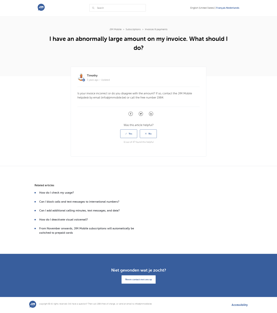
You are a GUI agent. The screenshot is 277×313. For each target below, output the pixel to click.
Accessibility (240, 305)
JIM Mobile (115, 29)
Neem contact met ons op (138, 279)
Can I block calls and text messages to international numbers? (79, 201)
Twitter (140, 113)
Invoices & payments (156, 29)
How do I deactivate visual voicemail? (63, 219)
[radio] (128, 133)
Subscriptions (133, 29)
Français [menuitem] (221, 7)
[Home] (41, 9)
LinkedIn (151, 113)
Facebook (130, 113)
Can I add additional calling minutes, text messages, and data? (79, 210)
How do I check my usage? (56, 192)
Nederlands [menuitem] (232, 7)
